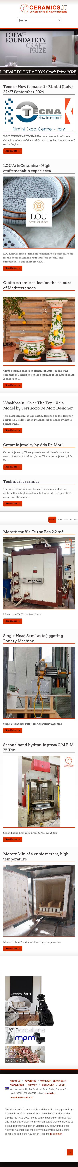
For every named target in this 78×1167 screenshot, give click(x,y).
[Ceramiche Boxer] (30, 1030)
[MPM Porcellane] (25, 1048)
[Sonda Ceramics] (25, 1066)
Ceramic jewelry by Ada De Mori (33, 450)
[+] (39, 135)
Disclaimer (56, 1138)
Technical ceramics (21, 486)
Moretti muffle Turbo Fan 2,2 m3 (33, 537)
